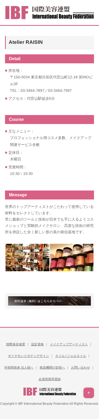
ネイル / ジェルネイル (70, 356)
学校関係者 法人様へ (19, 367)
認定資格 (37, 344)
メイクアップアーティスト (69, 344)
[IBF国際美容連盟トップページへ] (49, 12)
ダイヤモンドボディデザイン (28, 356)
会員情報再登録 (50, 379)
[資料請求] (49, 301)
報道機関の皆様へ (52, 367)
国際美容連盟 (15, 344)
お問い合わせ (80, 367)
